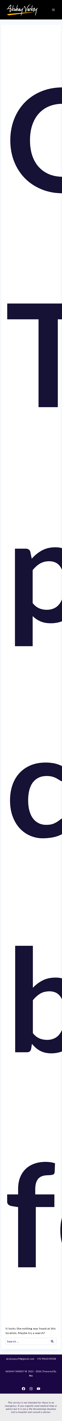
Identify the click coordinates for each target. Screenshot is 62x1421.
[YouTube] (38, 1389)
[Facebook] (23, 1389)
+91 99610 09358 (46, 1358)
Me (31, 1375)
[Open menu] (53, 9)
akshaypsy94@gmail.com (20, 1358)
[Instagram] (31, 1389)
